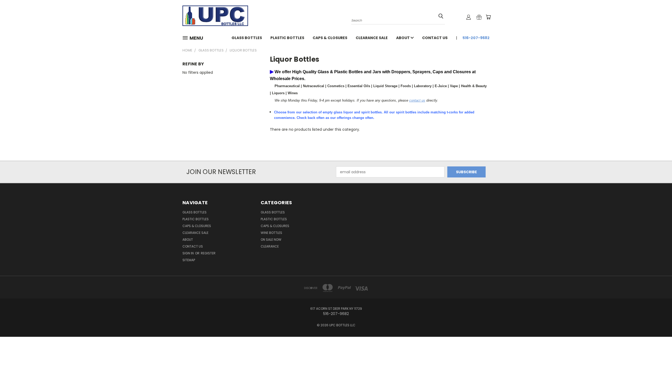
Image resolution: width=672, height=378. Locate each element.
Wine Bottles (271, 232)
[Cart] (488, 17)
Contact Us (435, 37)
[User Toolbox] (468, 17)
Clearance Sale (372, 37)
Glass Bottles (273, 212)
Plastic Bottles (287, 37)
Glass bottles (247, 37)
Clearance (270, 246)
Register (208, 253)
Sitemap (188, 260)
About (403, 37)
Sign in (188, 253)
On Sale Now (271, 239)
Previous (658, 361)
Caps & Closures (330, 37)
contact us (417, 100)
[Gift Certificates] (479, 17)
